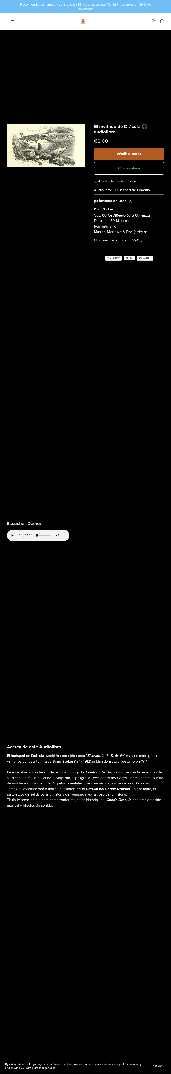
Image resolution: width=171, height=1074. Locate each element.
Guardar (146, 258)
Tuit (131, 258)
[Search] (153, 21)
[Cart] (164, 21)
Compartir (114, 258)
